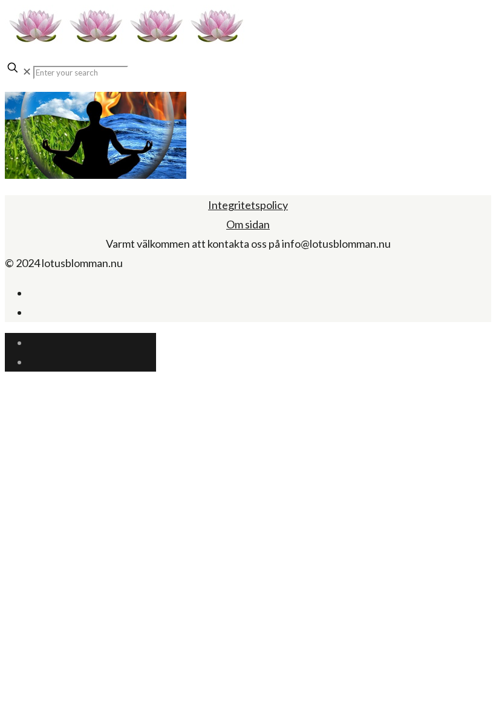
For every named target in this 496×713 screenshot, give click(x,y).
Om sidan (248, 224)
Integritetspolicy (248, 204)
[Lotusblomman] (126, 41)
